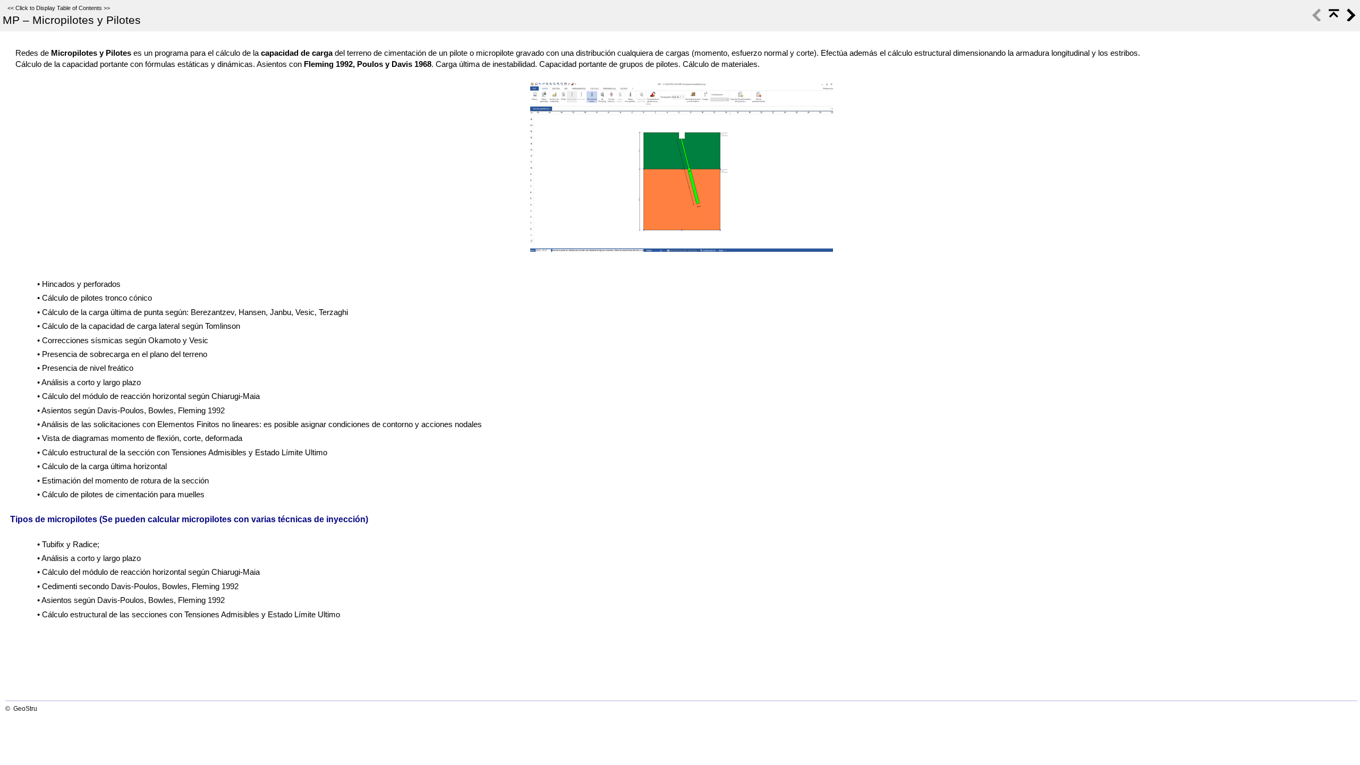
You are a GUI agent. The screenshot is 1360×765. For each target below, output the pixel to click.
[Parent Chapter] (1332, 18)
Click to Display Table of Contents (58, 8)
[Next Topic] (1349, 18)
